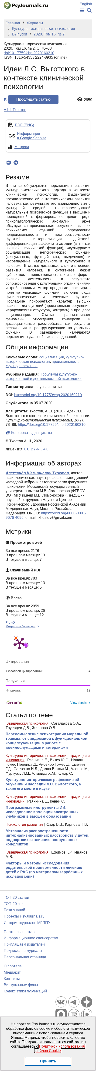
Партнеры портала (20, 932)
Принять (48, 1061)
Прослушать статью (33, 99)
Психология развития (24, 824)
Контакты (12, 979)
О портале (13, 966)
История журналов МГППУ (27, 923)
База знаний (14, 910)
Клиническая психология (27, 723)
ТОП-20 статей (16, 897)
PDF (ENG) (24, 125)
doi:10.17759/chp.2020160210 (29, 53)
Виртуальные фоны (21, 985)
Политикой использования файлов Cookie (59, 1048)
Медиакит (12, 972)
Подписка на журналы (23, 951)
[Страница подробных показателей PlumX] (20, 643)
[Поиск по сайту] (89, 10)
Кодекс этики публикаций (25, 991)
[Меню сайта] (82, 10)
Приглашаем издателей (24, 944)
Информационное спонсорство (31, 938)
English (85, 4)
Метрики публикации (20, 626)
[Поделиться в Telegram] (16, 162)
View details (78, 702)
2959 (88, 100)
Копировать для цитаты (31, 433)
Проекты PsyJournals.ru (24, 916)
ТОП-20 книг (14, 904)
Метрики (21, 147)
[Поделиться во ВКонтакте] (8, 162)
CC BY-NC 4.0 (36, 449)
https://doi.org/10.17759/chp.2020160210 (48, 395)
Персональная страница (25, 957)
